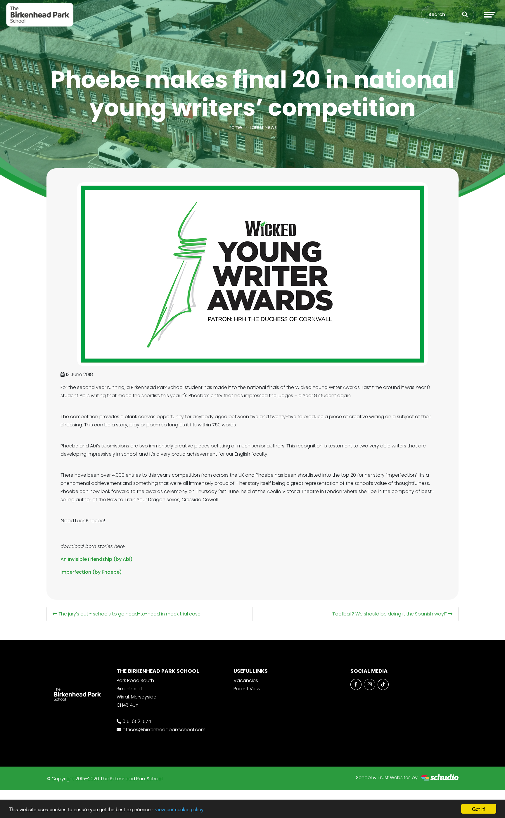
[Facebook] (356, 684)
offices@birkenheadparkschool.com (163, 729)
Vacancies (246, 680)
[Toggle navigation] (489, 14)
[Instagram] (369, 684)
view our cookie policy (179, 809)
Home (235, 127)
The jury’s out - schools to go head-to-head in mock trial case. (129, 614)
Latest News (263, 127)
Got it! (478, 808)
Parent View (247, 688)
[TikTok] (383, 684)
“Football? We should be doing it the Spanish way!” (390, 614)
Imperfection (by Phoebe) (91, 572)
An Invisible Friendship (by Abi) (96, 559)
